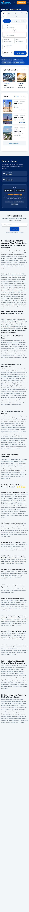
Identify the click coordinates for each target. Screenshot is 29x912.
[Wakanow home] (6, 2)
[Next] (25, 96)
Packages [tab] (16, 16)
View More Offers (13, 143)
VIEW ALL (16, 96)
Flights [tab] (3, 16)
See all (23, 70)
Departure (6, 39)
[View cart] (14, 2)
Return (17, 39)
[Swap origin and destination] (14, 31)
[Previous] (21, 96)
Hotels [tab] (9, 16)
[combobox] (16, 27)
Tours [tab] (22, 16)
